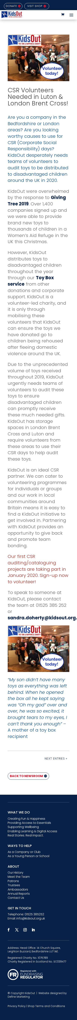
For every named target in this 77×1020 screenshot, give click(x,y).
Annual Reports (19, 893)
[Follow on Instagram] (25, 929)
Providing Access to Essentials (29, 823)
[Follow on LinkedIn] (33, 929)
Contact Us (16, 898)
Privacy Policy (17, 1006)
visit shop (34, 6)
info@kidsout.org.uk (30, 918)
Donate (11, 6)
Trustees (14, 885)
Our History (15, 872)
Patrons (13, 881)
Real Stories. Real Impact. (26, 835)
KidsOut (30, 993)
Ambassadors (18, 889)
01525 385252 (34, 914)
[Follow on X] (16, 929)
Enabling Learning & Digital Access (32, 831)
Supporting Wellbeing (23, 827)
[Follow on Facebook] (8, 929)
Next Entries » (56, 758)
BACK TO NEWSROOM (26, 776)
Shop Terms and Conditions (46, 1006)
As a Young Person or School (28, 856)
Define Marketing (19, 997)
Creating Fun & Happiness (26, 818)
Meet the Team (19, 877)
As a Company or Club (24, 852)
